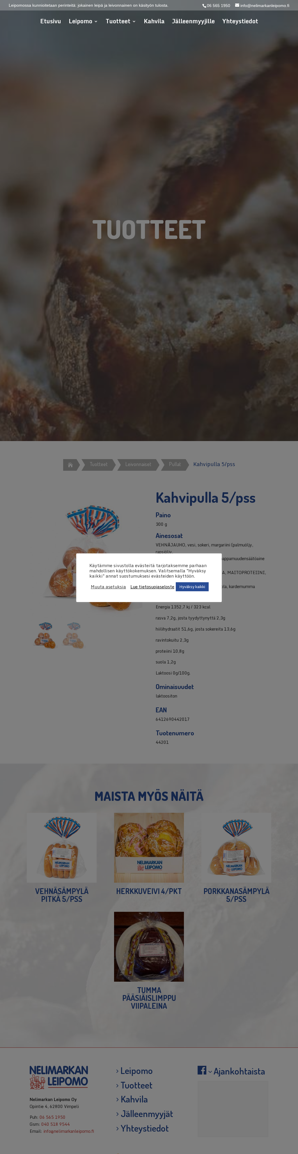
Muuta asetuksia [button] (108, 586)
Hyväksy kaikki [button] (192, 586)
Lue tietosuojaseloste (152, 586)
